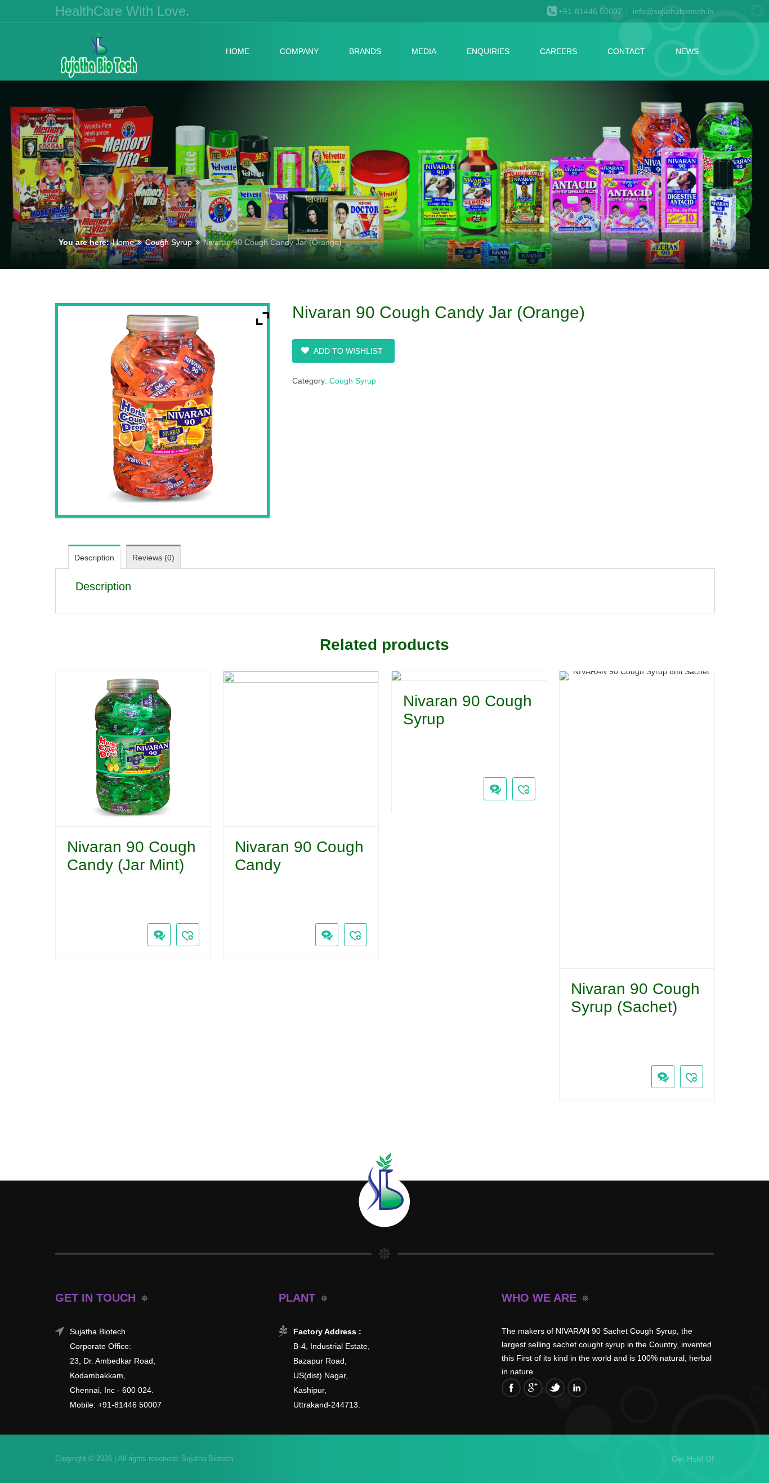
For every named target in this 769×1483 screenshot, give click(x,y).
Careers (558, 51)
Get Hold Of (693, 1458)
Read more (64, 909)
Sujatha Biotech (206, 1458)
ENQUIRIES (488, 51)
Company (299, 51)
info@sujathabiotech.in (673, 11)
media (424, 51)
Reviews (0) (153, 557)
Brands (365, 51)
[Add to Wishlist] (187, 934)
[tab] (94, 557)
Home (237, 51)
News (687, 51)
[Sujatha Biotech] (98, 55)
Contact (626, 51)
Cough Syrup (168, 242)
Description (94, 557)
